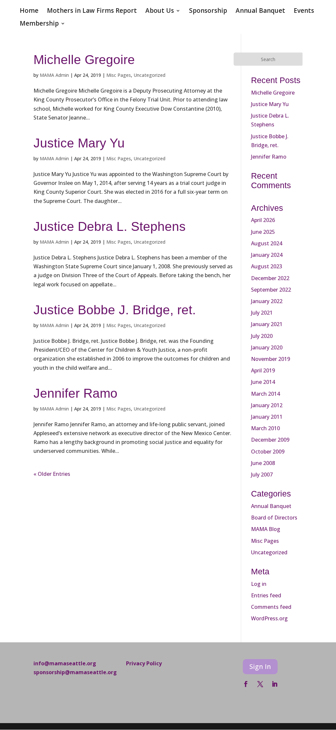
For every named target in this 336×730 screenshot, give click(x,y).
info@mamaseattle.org (64, 663)
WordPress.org (269, 618)
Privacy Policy (144, 663)
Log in (258, 583)
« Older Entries (51, 473)
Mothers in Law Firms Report (92, 11)
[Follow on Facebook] (246, 684)
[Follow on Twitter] (260, 684)
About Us (159, 11)
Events (304, 11)
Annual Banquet (260, 11)
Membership (39, 24)
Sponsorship (208, 11)
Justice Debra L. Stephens (109, 226)
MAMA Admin (54, 75)
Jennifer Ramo (75, 393)
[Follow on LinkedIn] (275, 684)
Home (29, 11)
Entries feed (266, 595)
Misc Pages (118, 75)
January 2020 (267, 347)
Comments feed (271, 606)
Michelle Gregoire (84, 60)
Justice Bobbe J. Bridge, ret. (114, 310)
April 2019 (263, 370)
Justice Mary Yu (79, 143)
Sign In (260, 666)
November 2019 (270, 359)
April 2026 (263, 220)
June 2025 (263, 231)
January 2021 (267, 324)
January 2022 (267, 301)
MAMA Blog (265, 529)
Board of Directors (274, 517)
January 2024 (267, 254)
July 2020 (262, 336)
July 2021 (262, 312)
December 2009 (270, 439)
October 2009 (267, 451)
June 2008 (263, 463)
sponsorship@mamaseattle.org (75, 672)
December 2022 (270, 278)
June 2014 (263, 382)
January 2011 (267, 416)
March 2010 (265, 428)
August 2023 (266, 266)
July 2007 (262, 474)
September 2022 (271, 289)
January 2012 (267, 405)
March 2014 (265, 393)
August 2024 (266, 243)
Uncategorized (149, 75)
